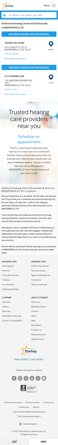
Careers (35, 311)
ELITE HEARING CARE (14, 76)
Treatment (36, 280)
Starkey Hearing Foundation (29, 370)
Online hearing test (40, 266)
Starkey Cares (37, 339)
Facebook (14, 378)
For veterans (8, 284)
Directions (21, 58)
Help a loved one (39, 284)
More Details (10, 58)
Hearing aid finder (10, 289)
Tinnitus (6, 280)
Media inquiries (38, 334)
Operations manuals (11, 316)
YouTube (32, 378)
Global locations (38, 306)
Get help (6, 302)
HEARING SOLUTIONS (14, 43)
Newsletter (36, 325)
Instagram (20, 378)
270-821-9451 (11, 89)
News (33, 316)
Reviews (6, 270)
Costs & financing (10, 275)
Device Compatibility (12, 320)
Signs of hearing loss (40, 275)
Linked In (38, 378)
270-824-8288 (11, 53)
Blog (33, 320)
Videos (5, 306)
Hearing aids (8, 266)
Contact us (36, 330)
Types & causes (38, 270)
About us (35, 302)
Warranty (6, 311)
